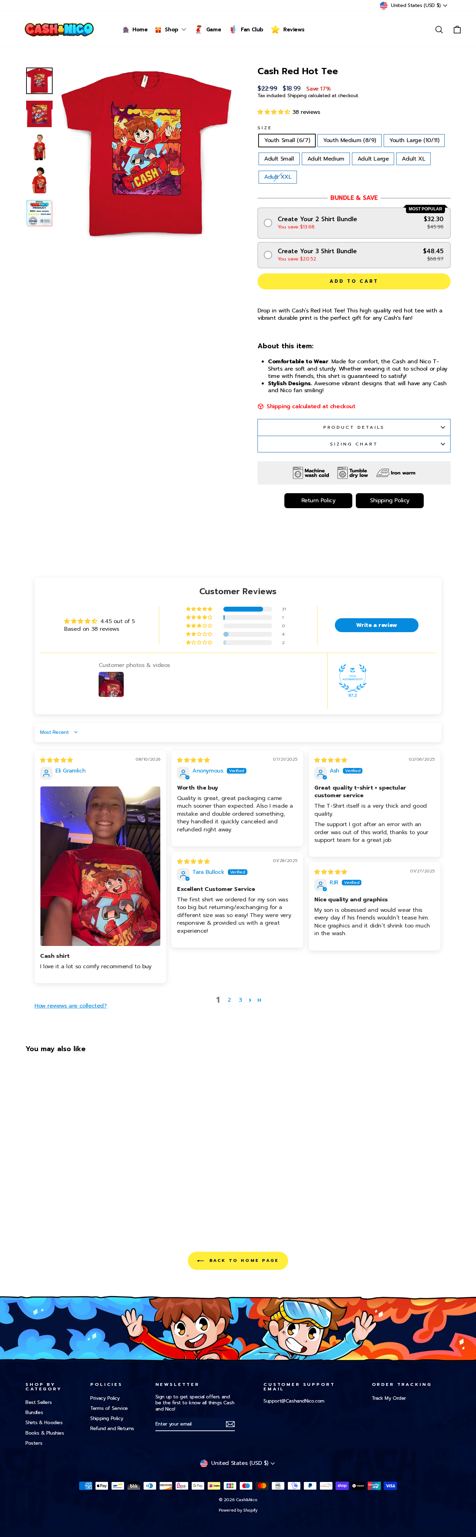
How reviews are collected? (70, 1006)
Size (265, 128)
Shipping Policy (389, 500)
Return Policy (318, 500)
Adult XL (413, 159)
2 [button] (229, 1000)
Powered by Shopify (238, 1510)
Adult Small (279, 159)
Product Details (354, 427)
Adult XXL (277, 177)
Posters (33, 1443)
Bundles (34, 1412)
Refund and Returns (112, 1428)
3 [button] (240, 1000)
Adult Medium (325, 159)
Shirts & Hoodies (44, 1422)
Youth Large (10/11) (414, 140)
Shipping (296, 96)
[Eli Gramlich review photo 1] (100, 866)
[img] (56, 760)
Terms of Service (109, 1408)
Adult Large (373, 159)
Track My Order (389, 1398)
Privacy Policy (105, 1398)
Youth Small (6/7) (287, 140)
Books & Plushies (44, 1433)
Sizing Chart (354, 444)
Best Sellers (38, 1402)
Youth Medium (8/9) (349, 140)
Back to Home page (243, 1260)
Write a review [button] (376, 625)
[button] (275, 112)
